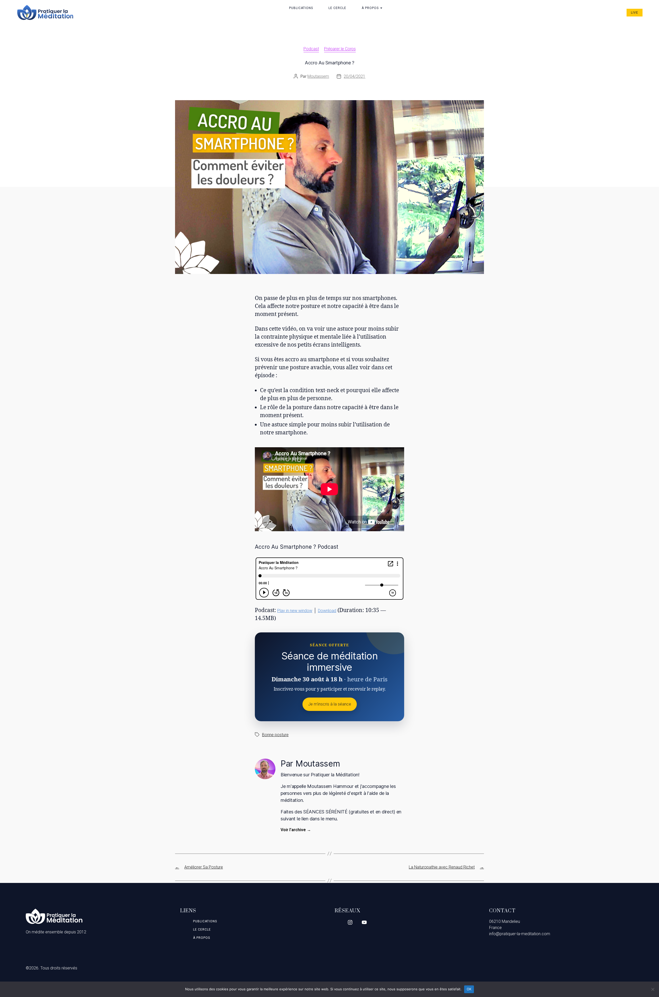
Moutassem (318, 76)
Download (327, 610)
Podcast (311, 48)
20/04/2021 (354, 76)
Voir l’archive (296, 829)
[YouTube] (364, 922)
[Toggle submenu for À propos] (381, 8)
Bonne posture (275, 734)
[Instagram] (350, 922)
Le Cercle (337, 8)
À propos (370, 8)
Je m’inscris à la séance (329, 704)
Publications (301, 8)
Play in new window (294, 610)
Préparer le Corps (340, 48)
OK (469, 989)
